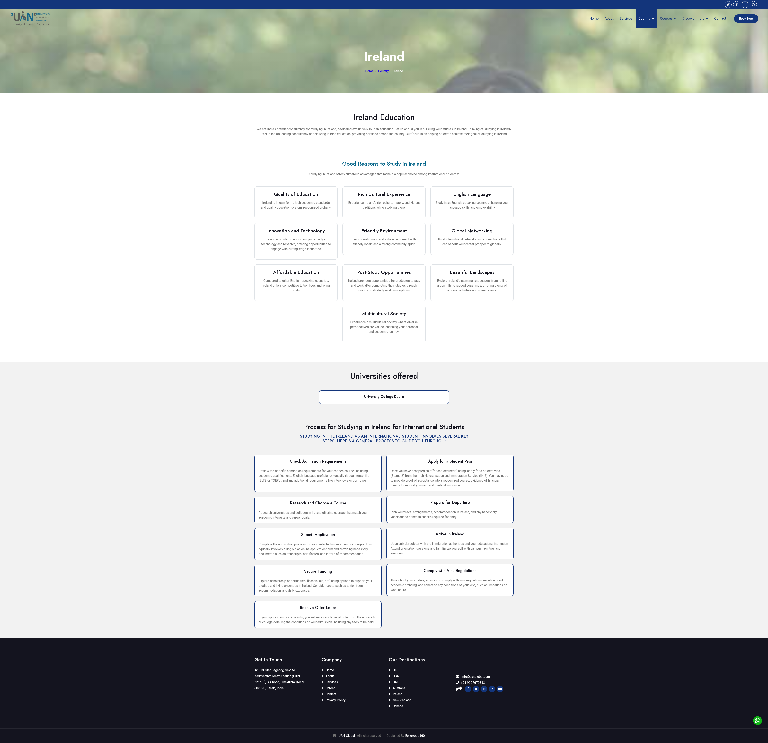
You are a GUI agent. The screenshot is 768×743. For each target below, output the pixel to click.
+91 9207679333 (473, 683)
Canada (397, 706)
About (609, 18)
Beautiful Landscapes (472, 272)
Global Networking (472, 230)
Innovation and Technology (296, 230)
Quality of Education (296, 194)
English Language (472, 194)
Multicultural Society (384, 313)
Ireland (397, 694)
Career (330, 688)
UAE (395, 682)
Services (626, 18)
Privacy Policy (335, 700)
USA (395, 676)
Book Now (746, 18)
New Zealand (401, 700)
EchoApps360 (415, 736)
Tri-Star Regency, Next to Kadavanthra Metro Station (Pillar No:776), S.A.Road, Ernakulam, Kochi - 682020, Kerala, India (280, 679)
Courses (666, 18)
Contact (720, 18)
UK (394, 670)
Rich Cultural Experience (384, 194)
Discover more (693, 18)
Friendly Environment (384, 230)
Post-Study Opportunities (384, 272)
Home (594, 18)
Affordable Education (296, 272)
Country (644, 18)
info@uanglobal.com (475, 677)
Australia (398, 688)
